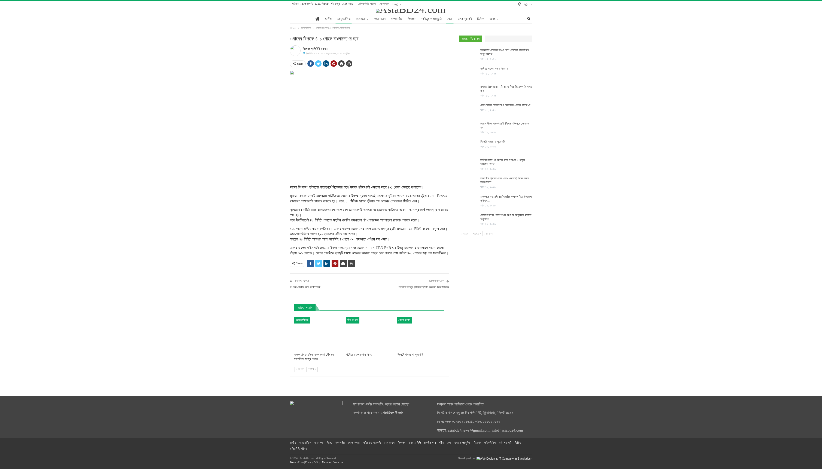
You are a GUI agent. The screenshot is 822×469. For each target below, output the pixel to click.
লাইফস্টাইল (490, 442)
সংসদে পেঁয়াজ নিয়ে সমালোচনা (305, 287)
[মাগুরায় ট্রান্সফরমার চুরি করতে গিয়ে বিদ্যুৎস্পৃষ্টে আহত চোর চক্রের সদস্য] (468, 92)
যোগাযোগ (384, 4)
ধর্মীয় (441, 442)
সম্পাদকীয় (396, 19)
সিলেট (329, 442)
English (397, 4)
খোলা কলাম (380, 19)
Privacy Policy (312, 462)
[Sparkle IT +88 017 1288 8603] (504, 458)
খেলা (449, 19)
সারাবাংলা (360, 19)
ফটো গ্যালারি (465, 19)
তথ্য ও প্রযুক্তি (462, 442)
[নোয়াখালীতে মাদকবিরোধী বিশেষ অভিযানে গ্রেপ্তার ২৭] (468, 128)
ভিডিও (480, 19)
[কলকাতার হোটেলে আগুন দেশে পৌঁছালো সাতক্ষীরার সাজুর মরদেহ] (318, 333)
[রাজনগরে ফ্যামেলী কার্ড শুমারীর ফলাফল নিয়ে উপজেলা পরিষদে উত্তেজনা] (468, 202)
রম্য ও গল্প (389, 442)
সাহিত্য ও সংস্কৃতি (431, 19)
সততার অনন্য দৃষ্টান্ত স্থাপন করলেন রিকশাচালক (424, 287)
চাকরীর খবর (430, 442)
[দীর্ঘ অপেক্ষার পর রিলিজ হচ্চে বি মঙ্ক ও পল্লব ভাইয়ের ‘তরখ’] (468, 165)
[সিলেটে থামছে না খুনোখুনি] (420, 333)
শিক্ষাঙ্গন (412, 19)
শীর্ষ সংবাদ (352, 320)
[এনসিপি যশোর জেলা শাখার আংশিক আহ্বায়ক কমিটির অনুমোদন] (468, 220)
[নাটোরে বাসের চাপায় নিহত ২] (369, 333)
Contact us (338, 462)
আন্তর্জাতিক (343, 19)
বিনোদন (477, 442)
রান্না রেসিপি (414, 442)
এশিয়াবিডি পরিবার (367, 4)
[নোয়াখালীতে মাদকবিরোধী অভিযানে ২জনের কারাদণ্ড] (468, 110)
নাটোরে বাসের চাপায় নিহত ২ (494, 68)
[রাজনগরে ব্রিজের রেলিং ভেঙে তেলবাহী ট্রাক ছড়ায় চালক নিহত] (468, 183)
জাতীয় (328, 19)
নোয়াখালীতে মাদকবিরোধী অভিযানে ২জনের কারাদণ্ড (505, 105)
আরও (493, 19)
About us (326, 462)
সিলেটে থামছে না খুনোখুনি (492, 141)
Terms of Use (297, 462)
